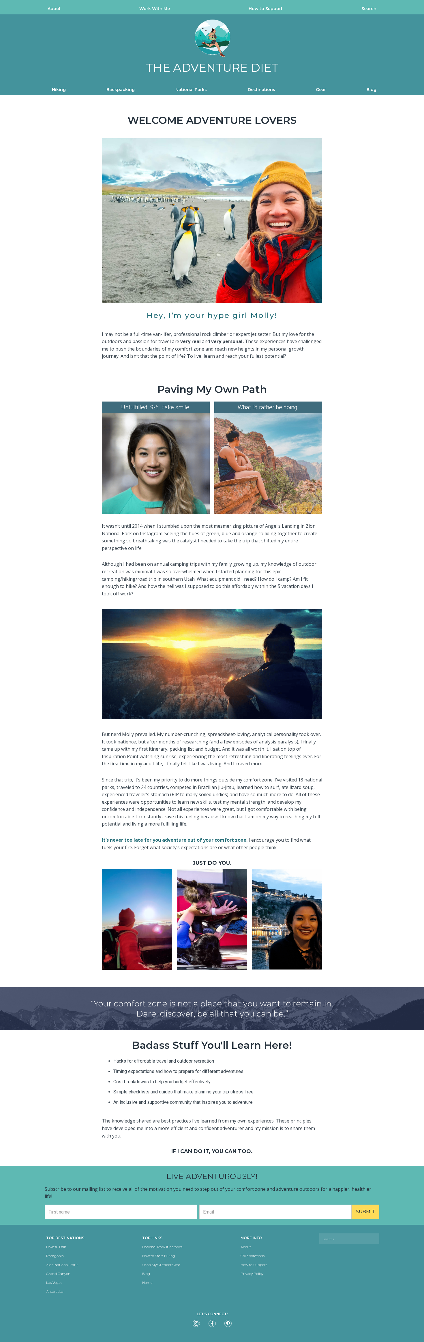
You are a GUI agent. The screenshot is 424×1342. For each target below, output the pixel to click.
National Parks (191, 89)
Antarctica (54, 1291)
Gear (321, 89)
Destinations (261, 89)
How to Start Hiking (158, 1256)
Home (147, 1282)
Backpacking (120, 89)
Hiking (59, 89)
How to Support (266, 8)
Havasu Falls (56, 1247)
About (54, 8)
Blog (371, 89)
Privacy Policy (252, 1273)
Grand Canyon (58, 1273)
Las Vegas (54, 1282)
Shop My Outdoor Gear (161, 1264)
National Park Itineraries (162, 1247)
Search (368, 8)
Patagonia (55, 1256)
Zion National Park (62, 1264)
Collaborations (252, 1256)
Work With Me (154, 8)
